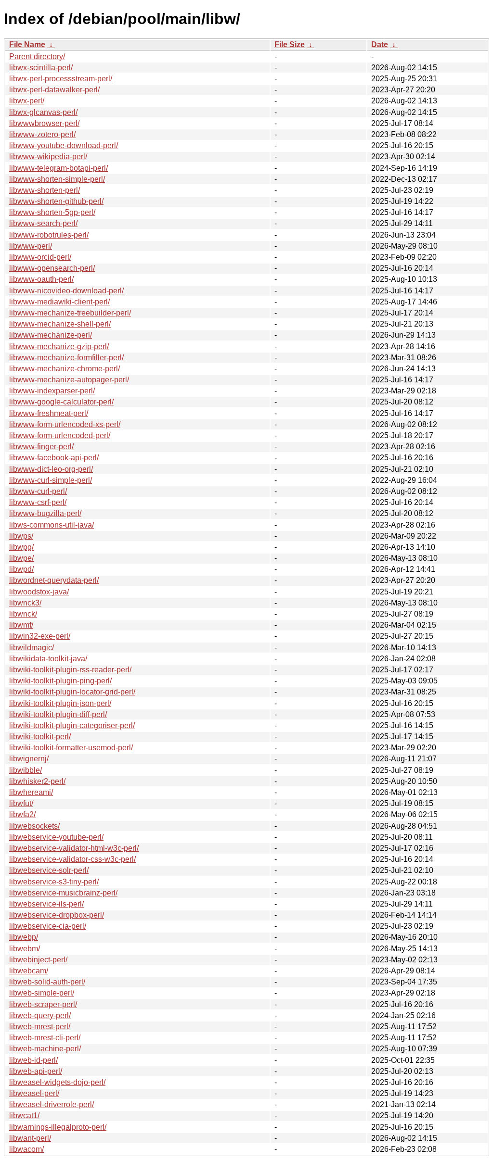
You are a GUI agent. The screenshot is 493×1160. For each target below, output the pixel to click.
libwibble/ (25, 770)
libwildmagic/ (31, 647)
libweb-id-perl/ (33, 1060)
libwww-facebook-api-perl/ (54, 458)
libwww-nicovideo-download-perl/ (66, 291)
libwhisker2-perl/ (37, 781)
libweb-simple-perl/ (41, 993)
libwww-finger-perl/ (41, 446)
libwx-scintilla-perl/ (41, 67)
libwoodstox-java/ (39, 592)
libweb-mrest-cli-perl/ (44, 1038)
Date (379, 44)
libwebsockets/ (34, 826)
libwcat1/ (24, 1115)
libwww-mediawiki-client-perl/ (59, 302)
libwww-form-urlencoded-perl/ (59, 435)
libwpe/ (21, 558)
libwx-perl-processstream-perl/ (60, 79)
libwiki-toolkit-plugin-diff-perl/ (58, 714)
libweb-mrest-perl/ (39, 1026)
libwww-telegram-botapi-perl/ (58, 168)
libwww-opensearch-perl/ (52, 268)
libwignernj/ (29, 759)
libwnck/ (23, 614)
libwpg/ (21, 547)
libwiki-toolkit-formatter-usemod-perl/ (71, 748)
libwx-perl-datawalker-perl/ (54, 90)
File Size (289, 44)
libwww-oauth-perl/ (41, 279)
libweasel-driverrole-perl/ (51, 1104)
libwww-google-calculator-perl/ (61, 402)
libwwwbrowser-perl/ (44, 123)
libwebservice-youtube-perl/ (56, 837)
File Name (27, 44)
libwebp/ (23, 937)
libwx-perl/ (26, 101)
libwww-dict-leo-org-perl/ (51, 469)
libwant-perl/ (30, 1138)
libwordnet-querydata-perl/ (54, 580)
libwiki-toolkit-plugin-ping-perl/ (60, 681)
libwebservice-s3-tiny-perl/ (54, 882)
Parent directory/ (37, 56)
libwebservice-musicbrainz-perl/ (63, 893)
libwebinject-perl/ (38, 960)
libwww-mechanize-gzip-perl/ (59, 346)
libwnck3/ (25, 603)
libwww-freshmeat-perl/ (48, 413)
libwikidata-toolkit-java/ (48, 659)
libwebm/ (24, 949)
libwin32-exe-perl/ (39, 636)
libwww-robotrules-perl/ (49, 235)
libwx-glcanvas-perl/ (43, 112)
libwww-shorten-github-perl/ (56, 201)
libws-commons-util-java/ (51, 525)
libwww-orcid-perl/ (40, 257)
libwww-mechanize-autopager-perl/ (69, 380)
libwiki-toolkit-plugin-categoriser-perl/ (72, 725)
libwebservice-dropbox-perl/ (56, 915)
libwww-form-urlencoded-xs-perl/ (64, 424)
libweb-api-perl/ (35, 1071)
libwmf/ (21, 625)
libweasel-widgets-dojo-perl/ (57, 1082)
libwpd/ (21, 569)
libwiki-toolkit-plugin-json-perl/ (60, 703)
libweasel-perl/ (34, 1093)
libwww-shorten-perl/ (44, 190)
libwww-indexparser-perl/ (52, 391)
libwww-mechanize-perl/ (50, 335)
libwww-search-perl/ (43, 223)
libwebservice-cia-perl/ (47, 926)
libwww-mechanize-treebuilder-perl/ (70, 313)
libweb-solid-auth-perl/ (47, 982)
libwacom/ (26, 1149)
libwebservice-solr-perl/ (49, 870)
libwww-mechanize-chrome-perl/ (64, 369)
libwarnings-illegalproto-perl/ (57, 1127)
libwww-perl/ (30, 246)
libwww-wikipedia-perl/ (48, 156)
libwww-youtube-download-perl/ (63, 145)
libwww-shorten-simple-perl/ (57, 179)
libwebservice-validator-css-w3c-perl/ (72, 859)
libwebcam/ (28, 971)
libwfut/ (21, 803)
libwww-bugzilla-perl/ (45, 513)
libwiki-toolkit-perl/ (40, 736)
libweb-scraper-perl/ (43, 1004)
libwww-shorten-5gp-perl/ (52, 212)
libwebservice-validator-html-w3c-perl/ (74, 848)
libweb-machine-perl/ (45, 1049)
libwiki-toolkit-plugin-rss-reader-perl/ (70, 670)
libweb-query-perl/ (40, 1015)
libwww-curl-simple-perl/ (50, 480)
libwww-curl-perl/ (38, 491)
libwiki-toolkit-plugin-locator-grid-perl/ (72, 692)
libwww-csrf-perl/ (37, 502)
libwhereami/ (31, 792)
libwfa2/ (22, 814)
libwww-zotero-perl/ (42, 134)
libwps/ (21, 536)
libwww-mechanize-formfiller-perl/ (66, 357)
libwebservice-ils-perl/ (46, 904)
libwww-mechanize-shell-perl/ (60, 324)
